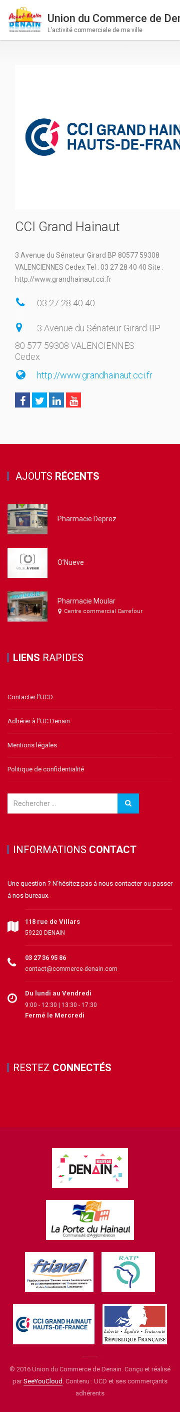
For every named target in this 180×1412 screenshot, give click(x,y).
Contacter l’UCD (30, 697)
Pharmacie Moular (87, 601)
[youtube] (73, 400)
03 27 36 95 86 (45, 957)
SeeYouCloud (43, 1381)
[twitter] (39, 400)
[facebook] (22, 400)
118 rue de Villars (52, 921)
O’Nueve (71, 562)
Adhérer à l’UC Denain (39, 721)
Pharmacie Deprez (87, 519)
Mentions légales (32, 745)
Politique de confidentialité (46, 769)
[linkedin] (56, 400)
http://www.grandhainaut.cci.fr (94, 375)
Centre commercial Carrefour (103, 611)
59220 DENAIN (45, 932)
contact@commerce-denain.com (71, 968)
